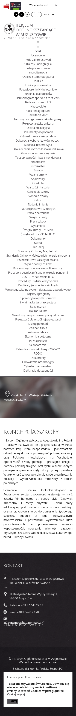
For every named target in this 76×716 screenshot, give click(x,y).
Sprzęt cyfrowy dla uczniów (38, 298)
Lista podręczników (38, 68)
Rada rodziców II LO (38, 102)
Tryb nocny (10, 14)
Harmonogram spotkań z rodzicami (38, 98)
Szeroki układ (39, 14)
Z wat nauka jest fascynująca (38, 302)
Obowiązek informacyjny (38, 362)
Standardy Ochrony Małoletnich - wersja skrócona (38, 255)
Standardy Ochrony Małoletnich (38, 251)
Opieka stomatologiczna (38, 76)
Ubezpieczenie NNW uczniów (38, 89)
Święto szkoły (38, 217)
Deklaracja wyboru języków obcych (38, 140)
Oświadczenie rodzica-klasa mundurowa (38, 149)
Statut (38, 243)
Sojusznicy (38, 179)
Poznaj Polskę (38, 340)
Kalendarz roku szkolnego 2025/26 (38, 349)
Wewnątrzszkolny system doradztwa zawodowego (38, 289)
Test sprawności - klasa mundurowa (38, 157)
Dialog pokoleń (38, 323)
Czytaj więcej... (17, 694)
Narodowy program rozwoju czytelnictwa (38, 315)
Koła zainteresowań (38, 59)
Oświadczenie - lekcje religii (38, 136)
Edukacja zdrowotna (38, 85)
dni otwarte (38, 162)
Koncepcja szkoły (38, 191)
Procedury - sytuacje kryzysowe (38, 281)
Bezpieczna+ (38, 306)
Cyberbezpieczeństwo (38, 366)
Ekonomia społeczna (38, 336)
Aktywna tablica (38, 332)
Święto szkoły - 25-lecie (38, 230)
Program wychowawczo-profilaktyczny (38, 268)
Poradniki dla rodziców (38, 93)
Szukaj (56, 5)
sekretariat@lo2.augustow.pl (24, 622)
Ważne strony (38, 174)
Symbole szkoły (38, 196)
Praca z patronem (38, 213)
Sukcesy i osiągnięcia (38, 64)
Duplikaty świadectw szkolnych (38, 285)
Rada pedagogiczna (38, 111)
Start (38, 51)
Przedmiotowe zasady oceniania (38, 260)
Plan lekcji (38, 247)
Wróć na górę (58, 703)
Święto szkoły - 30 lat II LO (38, 234)
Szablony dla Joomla (25, 668)
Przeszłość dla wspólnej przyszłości (38, 319)
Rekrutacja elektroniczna (38, 123)
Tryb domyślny (5, 14)
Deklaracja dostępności (38, 370)
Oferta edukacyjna (38, 128)
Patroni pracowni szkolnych (38, 208)
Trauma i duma (38, 311)
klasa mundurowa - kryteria (38, 153)
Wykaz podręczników (38, 264)
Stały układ (33, 14)
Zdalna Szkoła (38, 328)
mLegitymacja (38, 72)
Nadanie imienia (38, 204)
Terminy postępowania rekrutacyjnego (38, 119)
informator (38, 166)
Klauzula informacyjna (38, 145)
